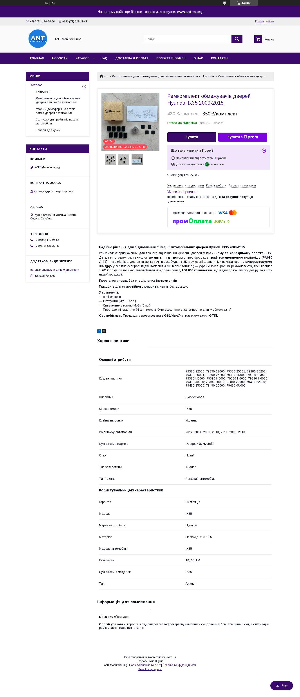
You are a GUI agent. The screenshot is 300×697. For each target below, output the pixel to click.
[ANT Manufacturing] (37, 47)
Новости (60, 58)
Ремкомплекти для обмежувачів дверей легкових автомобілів (156, 76)
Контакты (219, 58)
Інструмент (43, 91)
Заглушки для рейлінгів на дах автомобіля (57, 121)
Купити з (235, 137)
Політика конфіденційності (179, 665)
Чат (285, 685)
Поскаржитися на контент (145, 665)
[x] (104, 332)
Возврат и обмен (171, 58)
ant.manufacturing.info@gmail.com (56, 269)
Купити (192, 137)
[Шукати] (236, 39)
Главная (37, 58)
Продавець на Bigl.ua (150, 661)
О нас (198, 58)
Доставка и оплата (131, 58)
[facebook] (99, 332)
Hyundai (209, 76)
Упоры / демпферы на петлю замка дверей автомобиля (55, 111)
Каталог (82, 58)
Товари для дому (48, 130)
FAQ (104, 58)
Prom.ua (171, 657)
